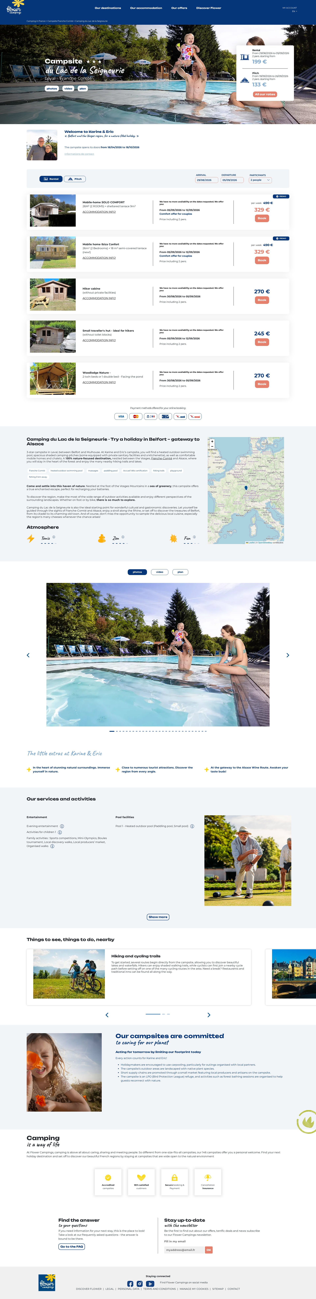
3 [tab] (120, 731)
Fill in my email (175, 1241)
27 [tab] (199, 731)
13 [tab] (153, 731)
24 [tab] (189, 731)
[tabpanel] (158, 660)
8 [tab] (136, 731)
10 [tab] (143, 731)
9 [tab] (140, 731)
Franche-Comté (161, 458)
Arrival (201, 175)
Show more (158, 917)
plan (83, 88)
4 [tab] (123, 731)
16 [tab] (163, 731)
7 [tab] (133, 731)
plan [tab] (180, 572)
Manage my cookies (194, 1288)
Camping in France (36, 21)
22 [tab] (183, 731)
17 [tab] (166, 731)
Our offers (179, 8)
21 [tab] (179, 731)
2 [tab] (117, 731)
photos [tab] (137, 572)
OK (209, 1250)
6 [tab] (130, 731)
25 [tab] (192, 731)
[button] (246, 488)
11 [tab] (146, 731)
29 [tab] (206, 731)
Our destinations (108, 8)
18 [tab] (169, 731)
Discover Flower (208, 8)
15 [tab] (159, 731)
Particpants (258, 175)
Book (262, 218)
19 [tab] (173, 731)
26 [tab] (196, 731)
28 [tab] (202, 731)
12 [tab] (150, 731)
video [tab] (159, 572)
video (68, 88)
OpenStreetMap (265, 542)
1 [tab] (111, 731)
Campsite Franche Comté (60, 21)
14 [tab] (156, 731)
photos (52, 88)
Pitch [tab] (78, 179)
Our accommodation (146, 8)
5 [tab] (127, 731)
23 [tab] (186, 731)
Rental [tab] (54, 179)
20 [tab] (176, 731)
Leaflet (251, 542)
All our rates (265, 94)
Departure (229, 175)
